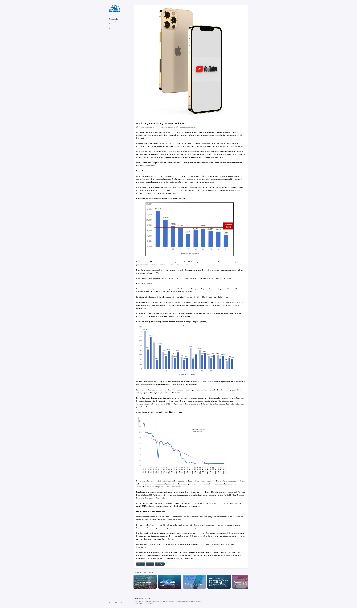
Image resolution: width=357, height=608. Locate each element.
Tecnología (160, 564)
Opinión (150, 564)
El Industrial (113, 19)
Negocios (140, 564)
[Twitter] (110, 28)
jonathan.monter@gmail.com (146, 603)
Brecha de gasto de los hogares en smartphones (160, 123)
